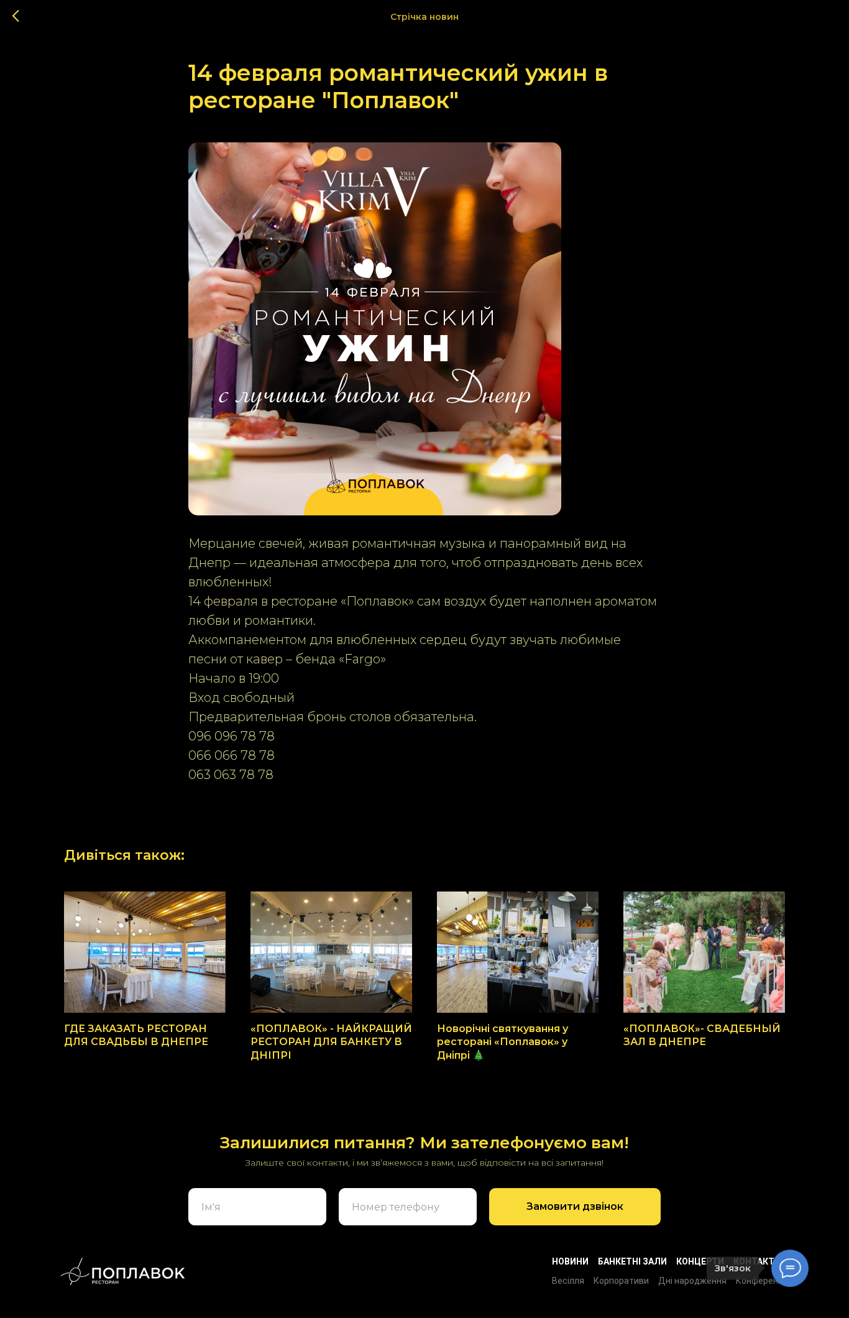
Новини (570, 1261)
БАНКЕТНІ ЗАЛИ (632, 1261)
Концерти (700, 1261)
